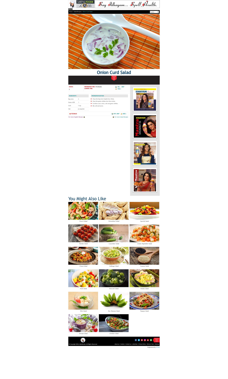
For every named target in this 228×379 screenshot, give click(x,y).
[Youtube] (148, 340)
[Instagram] (145, 340)
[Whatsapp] (151, 340)
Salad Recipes (78, 11)
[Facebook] (136, 340)
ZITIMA (158, 347)
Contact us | (129, 344)
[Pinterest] (142, 340)
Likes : (124, 114)
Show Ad (70, 9)
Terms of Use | (151, 344)
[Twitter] (139, 340)
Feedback (74, 114)
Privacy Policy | (143, 344)
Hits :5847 (117, 114)
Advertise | (135, 344)
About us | (117, 344)
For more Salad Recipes (121, 117)
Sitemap (157, 344)
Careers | (122, 344)
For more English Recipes (75, 117)
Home (71, 11)
